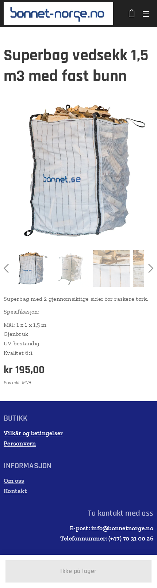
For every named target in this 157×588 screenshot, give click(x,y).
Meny (146, 13)
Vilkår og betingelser (33, 433)
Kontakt (15, 490)
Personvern (20, 443)
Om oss (14, 480)
